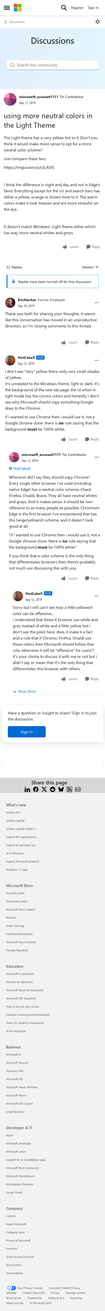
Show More (27, 691)
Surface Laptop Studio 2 (20, 829)
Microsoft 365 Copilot (19, 1103)
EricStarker (27, 299)
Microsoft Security (17, 1063)
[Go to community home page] (17, 7)
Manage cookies (75, 1293)
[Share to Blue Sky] (61, 788)
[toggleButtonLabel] (97, 21)
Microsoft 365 (14, 1079)
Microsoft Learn (15, 1151)
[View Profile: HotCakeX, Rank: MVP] (10, 360)
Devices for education (19, 982)
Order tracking (15, 926)
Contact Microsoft (33, 1293)
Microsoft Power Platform (21, 1087)
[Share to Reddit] (52, 788)
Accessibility (13, 1265)
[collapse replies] (52, 295)
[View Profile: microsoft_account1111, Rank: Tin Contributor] (10, 99)
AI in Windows (15, 853)
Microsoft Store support (20, 909)
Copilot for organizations (21, 837)
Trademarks (35, 1298)
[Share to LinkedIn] (27, 788)
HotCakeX (26, 357)
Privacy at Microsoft (18, 1240)
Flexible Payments (17, 950)
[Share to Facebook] (35, 788)
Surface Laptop (15, 820)
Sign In (93, 7)
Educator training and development (28, 1015)
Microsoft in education (20, 974)
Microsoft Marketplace (20, 1176)
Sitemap (11, 1293)
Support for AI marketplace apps (26, 1160)
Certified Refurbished (19, 934)
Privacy (55, 1293)
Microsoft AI (13, 1054)
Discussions (17, 22)
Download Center (17, 901)
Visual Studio (14, 1192)
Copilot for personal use (21, 845)
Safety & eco (56, 1298)
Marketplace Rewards (19, 1184)
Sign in (27, 731)
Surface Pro (13, 812)
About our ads (14, 1303)
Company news (15, 1232)
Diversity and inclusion (20, 1257)
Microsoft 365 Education (21, 998)
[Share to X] (44, 788)
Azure (9, 1135)
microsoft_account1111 (38, 96)
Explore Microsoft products (22, 861)
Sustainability (14, 1273)
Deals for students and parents (25, 1023)
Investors (11, 1248)
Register (77, 7)
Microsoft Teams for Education (24, 990)
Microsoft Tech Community (22, 1168)
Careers (11, 1216)
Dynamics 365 (14, 1071)
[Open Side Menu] (6, 7)
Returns (11, 917)
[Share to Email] (78, 788)
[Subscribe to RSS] (69, 788)
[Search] (64, 8)
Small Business (15, 1112)
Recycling (76, 1298)
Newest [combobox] (90, 267)
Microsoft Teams (16, 1095)
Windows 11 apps (17, 869)
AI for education (16, 1031)
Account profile (15, 893)
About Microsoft (16, 1224)
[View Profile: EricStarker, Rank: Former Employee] (10, 303)
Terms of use (13, 1298)
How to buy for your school (22, 1006)
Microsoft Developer (18, 1143)
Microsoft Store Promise (21, 942)
